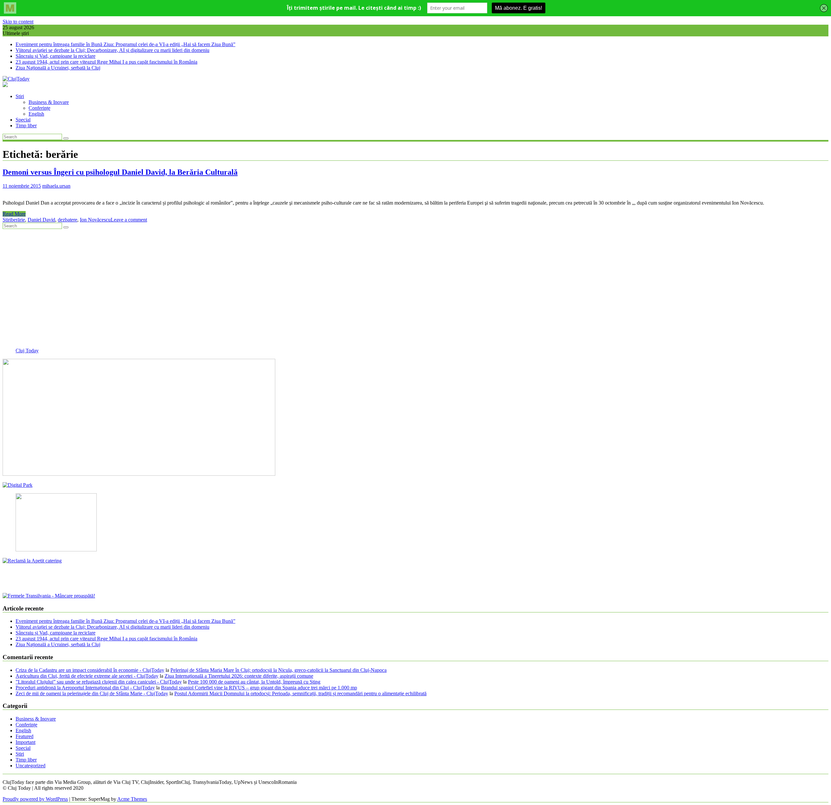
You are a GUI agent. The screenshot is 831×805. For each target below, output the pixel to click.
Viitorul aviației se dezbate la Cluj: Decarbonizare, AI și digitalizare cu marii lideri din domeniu (112, 50)
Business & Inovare (49, 102)
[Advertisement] (197, 291)
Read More (14, 214)
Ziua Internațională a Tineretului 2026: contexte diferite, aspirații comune (239, 676)
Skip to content (18, 21)
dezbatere (67, 219)
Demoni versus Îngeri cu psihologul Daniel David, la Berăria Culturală (120, 172)
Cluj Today (27, 350)
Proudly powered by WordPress (35, 799)
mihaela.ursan (56, 186)
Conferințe (39, 108)
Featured (24, 736)
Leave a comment (129, 219)
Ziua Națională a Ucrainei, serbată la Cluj (58, 67)
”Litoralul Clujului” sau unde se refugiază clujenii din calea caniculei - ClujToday (99, 682)
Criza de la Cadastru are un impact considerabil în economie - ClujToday (90, 670)
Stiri (20, 96)
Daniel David (41, 219)
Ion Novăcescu (95, 219)
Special (23, 119)
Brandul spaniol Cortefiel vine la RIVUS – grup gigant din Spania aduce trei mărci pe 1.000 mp (259, 687)
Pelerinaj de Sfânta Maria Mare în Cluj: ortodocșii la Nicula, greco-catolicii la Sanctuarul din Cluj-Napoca (278, 670)
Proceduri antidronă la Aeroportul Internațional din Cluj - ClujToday (85, 687)
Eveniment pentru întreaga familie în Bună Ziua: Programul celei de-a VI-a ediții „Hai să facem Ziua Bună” (125, 44)
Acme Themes (132, 799)
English (36, 114)
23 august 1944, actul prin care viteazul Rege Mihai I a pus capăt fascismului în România (106, 62)
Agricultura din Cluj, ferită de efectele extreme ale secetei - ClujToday (87, 676)
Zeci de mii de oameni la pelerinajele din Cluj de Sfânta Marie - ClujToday (92, 693)
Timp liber (26, 125)
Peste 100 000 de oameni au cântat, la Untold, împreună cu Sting (254, 682)
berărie (18, 219)
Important (25, 742)
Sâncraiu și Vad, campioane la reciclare (55, 56)
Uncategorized (30, 765)
